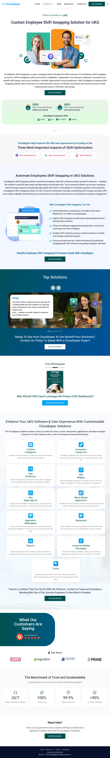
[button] (55, 92)
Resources (49, 750)
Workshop (66, 750)
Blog (42, 750)
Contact (57, 750)
